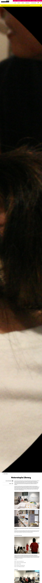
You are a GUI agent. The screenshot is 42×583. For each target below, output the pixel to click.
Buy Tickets (39, 0)
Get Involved (24, 0)
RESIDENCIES (27, 2)
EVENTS (19, 2)
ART (15, 2)
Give (27, 0)
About (15, 0)
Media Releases (19, 0)
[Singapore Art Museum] (6, 2)
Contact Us (33, 0)
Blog (30, 0)
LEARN (23, 2)
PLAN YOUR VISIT (33, 2)
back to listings (6, 473)
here (25, 5)
